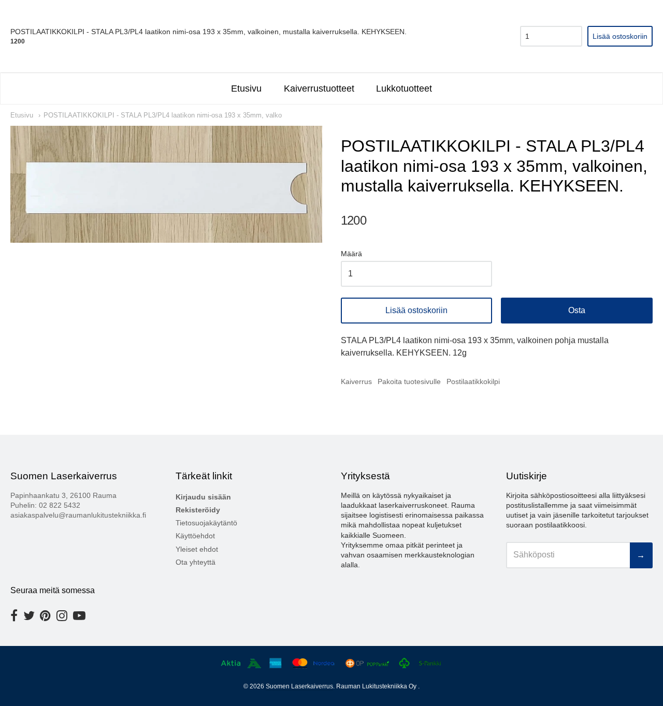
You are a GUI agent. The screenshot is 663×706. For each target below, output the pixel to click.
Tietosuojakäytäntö (206, 523)
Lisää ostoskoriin (416, 310)
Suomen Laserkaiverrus (299, 686)
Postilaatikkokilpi (473, 381)
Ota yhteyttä (195, 562)
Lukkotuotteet (404, 88)
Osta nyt (577, 310)
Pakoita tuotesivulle (409, 381)
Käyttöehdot (195, 536)
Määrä (351, 254)
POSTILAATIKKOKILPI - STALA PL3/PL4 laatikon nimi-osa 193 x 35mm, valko (163, 115)
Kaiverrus (356, 381)
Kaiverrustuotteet (319, 88)
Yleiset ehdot (197, 549)
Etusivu (246, 88)
